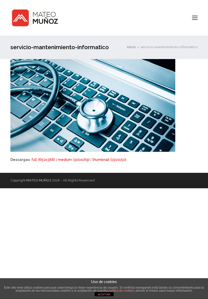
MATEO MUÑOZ (38, 180)
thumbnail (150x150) (109, 160)
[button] (195, 17)
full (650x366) (43, 160)
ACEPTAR (104, 294)
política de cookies (121, 290)
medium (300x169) (74, 160)
